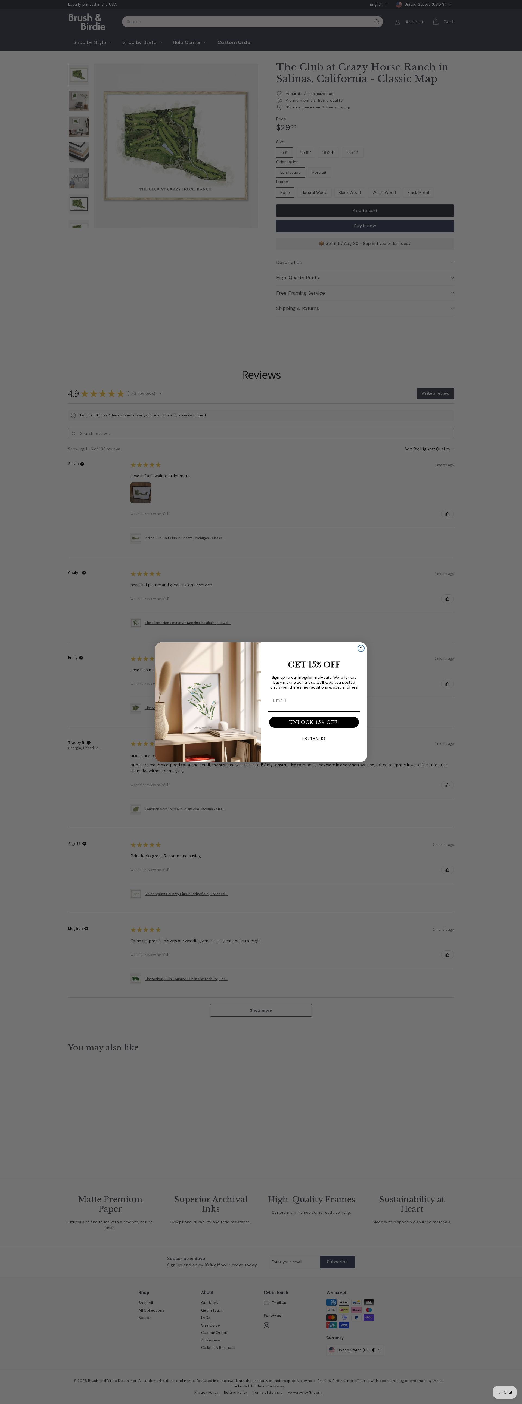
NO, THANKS (314, 738)
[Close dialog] (361, 648)
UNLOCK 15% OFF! (314, 722)
